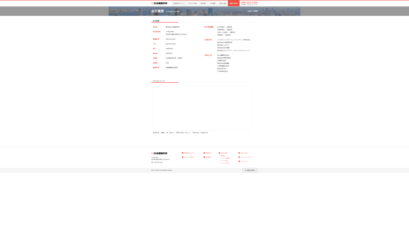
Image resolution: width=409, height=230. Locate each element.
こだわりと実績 (188, 157)
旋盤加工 (223, 155)
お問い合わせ (244, 153)
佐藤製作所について (190, 153)
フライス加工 (224, 160)
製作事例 (208, 153)
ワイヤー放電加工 (225, 158)
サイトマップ (244, 161)
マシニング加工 (225, 163)
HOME (250, 11)
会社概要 (208, 157)
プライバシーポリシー (247, 157)
